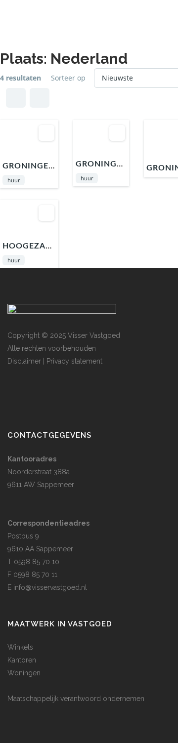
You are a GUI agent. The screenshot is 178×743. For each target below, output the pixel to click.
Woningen (24, 673)
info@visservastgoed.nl (50, 587)
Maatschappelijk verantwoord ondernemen (75, 698)
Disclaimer (24, 361)
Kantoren (21, 660)
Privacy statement (74, 361)
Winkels (20, 647)
